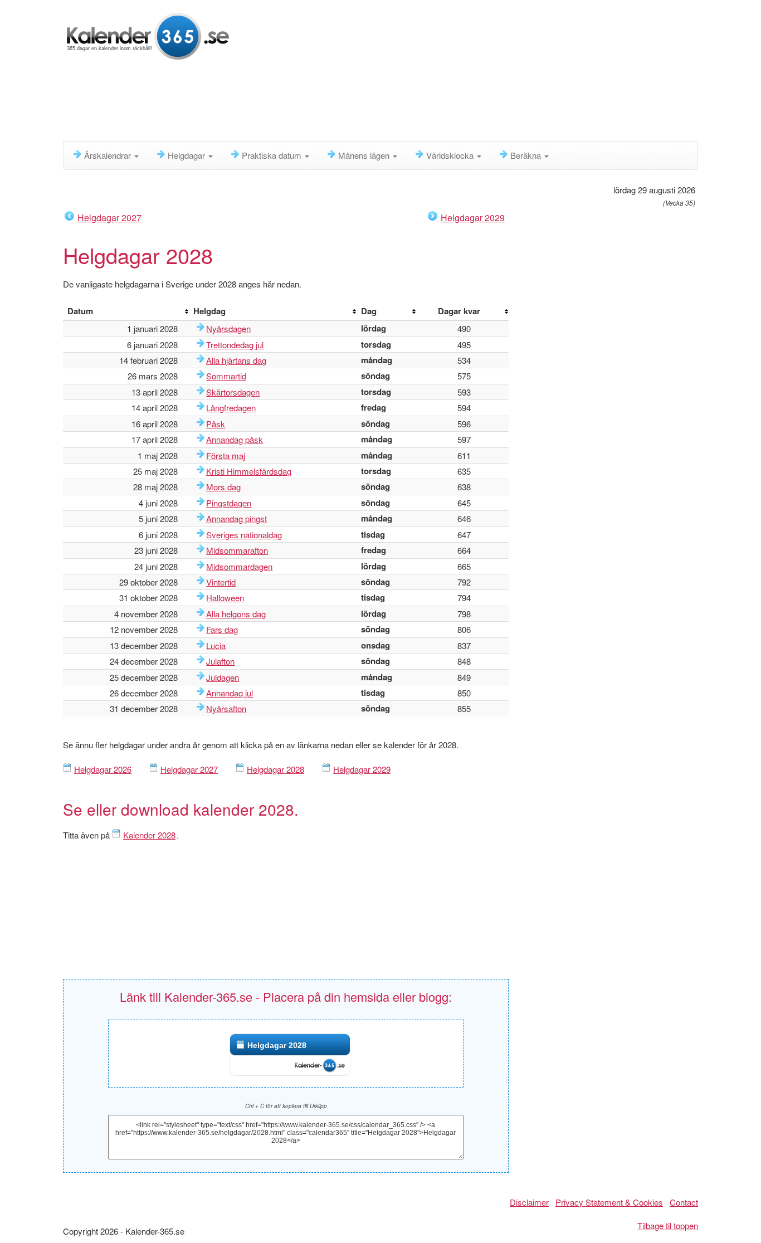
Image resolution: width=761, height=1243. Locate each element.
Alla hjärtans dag (236, 360)
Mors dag (223, 487)
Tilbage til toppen (667, 1225)
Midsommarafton (237, 550)
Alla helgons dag (236, 614)
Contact (684, 1202)
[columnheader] (126, 311)
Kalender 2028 (149, 835)
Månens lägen (365, 155)
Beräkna (526, 155)
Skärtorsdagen (233, 392)
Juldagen (222, 677)
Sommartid (226, 376)
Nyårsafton (226, 708)
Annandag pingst (236, 518)
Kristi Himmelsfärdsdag (248, 471)
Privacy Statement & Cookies (609, 1202)
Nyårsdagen (228, 328)
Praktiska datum (273, 155)
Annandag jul (229, 693)
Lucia (216, 645)
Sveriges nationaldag (244, 534)
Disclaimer (529, 1202)
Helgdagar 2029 (473, 217)
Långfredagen (231, 407)
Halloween (225, 597)
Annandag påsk (234, 439)
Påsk (215, 424)
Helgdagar (187, 155)
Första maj (225, 455)
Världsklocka (451, 155)
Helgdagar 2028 (275, 769)
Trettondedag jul (235, 344)
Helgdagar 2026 (102, 769)
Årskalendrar (108, 155)
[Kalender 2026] (148, 35)
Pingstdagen (228, 503)
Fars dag (222, 629)
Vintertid (221, 582)
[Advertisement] (333, 103)
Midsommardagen (239, 566)
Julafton (220, 661)
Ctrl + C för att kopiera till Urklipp (286, 1106)
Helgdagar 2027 (109, 217)
